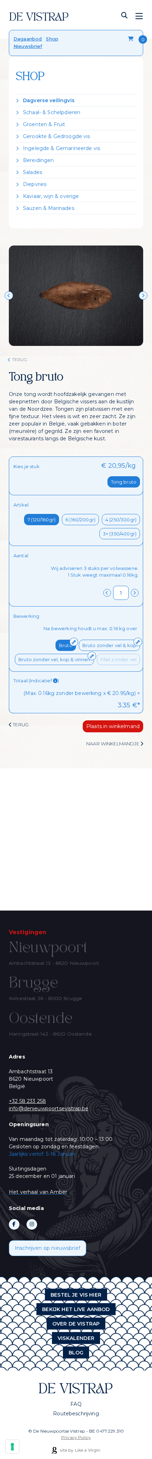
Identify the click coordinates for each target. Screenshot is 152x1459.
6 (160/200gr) (80, 519)
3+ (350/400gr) (119, 533)
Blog (76, 1352)
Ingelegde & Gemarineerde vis (61, 148)
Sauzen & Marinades (48, 208)
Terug (19, 359)
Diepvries (34, 184)
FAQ (75, 1404)
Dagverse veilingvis (49, 100)
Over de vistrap (76, 1323)
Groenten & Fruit (44, 124)
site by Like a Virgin (79, 1450)
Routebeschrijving (76, 1413)
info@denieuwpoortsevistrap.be (48, 1108)
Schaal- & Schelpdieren (51, 112)
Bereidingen (38, 160)
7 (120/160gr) (41, 519)
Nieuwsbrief (27, 46)
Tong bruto (124, 482)
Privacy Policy (76, 1437)
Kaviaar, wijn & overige (51, 196)
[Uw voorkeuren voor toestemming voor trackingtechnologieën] (12, 1446)
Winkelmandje (131, 39)
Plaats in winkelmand (113, 726)
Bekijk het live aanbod (76, 1309)
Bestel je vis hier (76, 1294)
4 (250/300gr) (120, 519)
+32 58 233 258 (27, 1101)
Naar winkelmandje (113, 743)
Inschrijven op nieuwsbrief (47, 1248)
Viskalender (76, 1338)
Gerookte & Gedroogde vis (56, 136)
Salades (32, 172)
